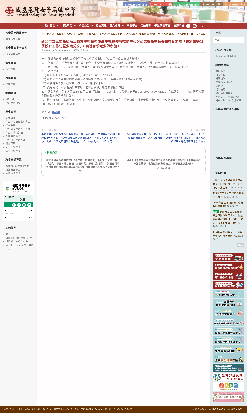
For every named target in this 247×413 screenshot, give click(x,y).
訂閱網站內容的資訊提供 (19, 238)
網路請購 (221, 78)
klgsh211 (48, 50)
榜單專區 (11, 84)
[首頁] (43, 34)
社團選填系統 (13, 136)
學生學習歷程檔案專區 (18, 121)
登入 (8, 234)
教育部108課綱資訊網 (18, 166)
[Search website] (201, 25)
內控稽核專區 (13, 173)
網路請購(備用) (224, 82)
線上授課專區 (13, 151)
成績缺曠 (11, 118)
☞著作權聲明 (200, 409)
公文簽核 (221, 75)
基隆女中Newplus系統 (228, 97)
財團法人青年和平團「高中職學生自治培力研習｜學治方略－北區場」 (227, 184)
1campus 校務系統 (226, 56)
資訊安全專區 (13, 169)
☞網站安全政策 (217, 409)
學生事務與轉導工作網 (18, 129)
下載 (56, 112)
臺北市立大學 (13, 39)
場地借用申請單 (224, 93)
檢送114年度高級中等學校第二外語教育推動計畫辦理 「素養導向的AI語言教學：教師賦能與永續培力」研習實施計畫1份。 (164, 162)
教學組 (76, 50)
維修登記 (221, 86)
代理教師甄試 (13, 103)
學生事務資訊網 (14, 132)
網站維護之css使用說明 (229, 100)
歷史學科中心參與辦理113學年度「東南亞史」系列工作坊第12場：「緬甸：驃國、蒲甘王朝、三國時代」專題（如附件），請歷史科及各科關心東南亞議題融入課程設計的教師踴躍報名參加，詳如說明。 (83, 163)
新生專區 (11, 69)
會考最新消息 (13, 54)
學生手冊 (11, 125)
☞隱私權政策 (235, 409)
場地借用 (221, 89)
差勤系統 (221, 71)
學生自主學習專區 (15, 140)
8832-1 (45, 112)
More (240, 245)
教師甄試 (11, 99)
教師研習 (84, 50)
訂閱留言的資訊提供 (17, 241)
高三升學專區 (13, 147)
